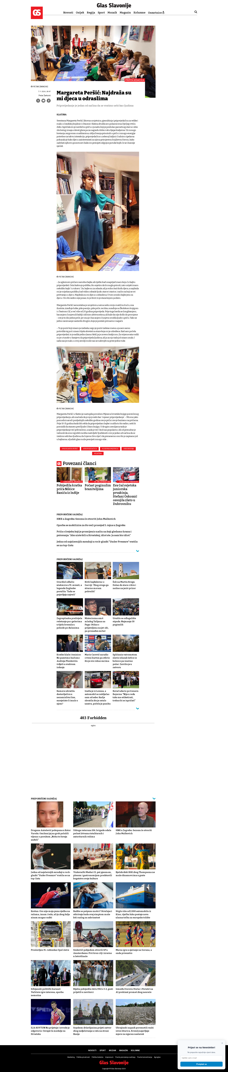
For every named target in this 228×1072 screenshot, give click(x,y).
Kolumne (139, 12)
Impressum (109, 1057)
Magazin (125, 12)
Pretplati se (201, 1064)
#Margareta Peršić (70, 449)
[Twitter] (38, 101)
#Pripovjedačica (90, 449)
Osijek (80, 12)
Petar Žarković (45, 95)
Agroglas (157, 1057)
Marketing (71, 1057)
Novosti (68, 12)
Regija (91, 12)
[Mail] (43, 101)
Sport (101, 12)
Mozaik (112, 12)
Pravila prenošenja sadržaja (125, 1057)
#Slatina (98, 453)
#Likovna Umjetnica (110, 449)
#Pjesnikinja (129, 449)
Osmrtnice (155, 12)
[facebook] (49, 101)
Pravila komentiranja (144, 1057)
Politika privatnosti (83, 1057)
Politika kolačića (97, 1057)
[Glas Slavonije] (37, 18)
